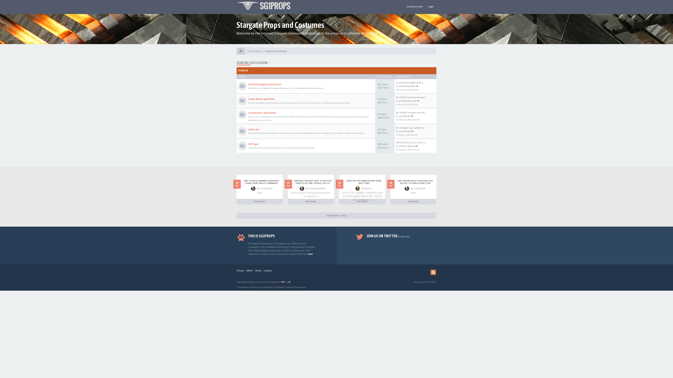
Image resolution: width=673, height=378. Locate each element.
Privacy (240, 270)
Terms (258, 270)
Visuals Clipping (407, 146)
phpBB (250, 282)
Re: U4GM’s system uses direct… (413, 112)
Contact (268, 270)
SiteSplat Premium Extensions (290, 287)
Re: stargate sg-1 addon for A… (412, 127)
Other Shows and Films (261, 99)
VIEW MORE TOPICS (336, 215)
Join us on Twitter (388, 236)
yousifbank (405, 116)
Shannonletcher (407, 86)
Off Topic (253, 144)
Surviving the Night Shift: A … (411, 82)
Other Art (253, 129)
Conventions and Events (262, 112)
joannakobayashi (408, 100)
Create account (415, 6)
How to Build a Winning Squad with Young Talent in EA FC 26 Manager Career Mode (261, 183)
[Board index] (241, 51)
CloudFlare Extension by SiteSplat (254, 287)
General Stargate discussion (264, 84)
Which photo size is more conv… (413, 142)
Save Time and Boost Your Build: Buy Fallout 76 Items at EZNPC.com (415, 182)
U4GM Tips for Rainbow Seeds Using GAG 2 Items (363, 182)
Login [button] (431, 6)
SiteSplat (261, 282)
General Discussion (252, 63)
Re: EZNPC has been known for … (413, 97)
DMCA (250, 270)
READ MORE (259, 201)
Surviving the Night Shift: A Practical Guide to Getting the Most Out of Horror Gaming (313, 183)
